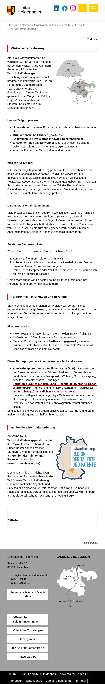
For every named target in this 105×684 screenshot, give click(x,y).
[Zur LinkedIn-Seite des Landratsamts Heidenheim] (56, 8)
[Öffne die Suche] (82, 8)
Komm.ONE (83, 674)
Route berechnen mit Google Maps (27, 594)
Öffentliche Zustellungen (28, 630)
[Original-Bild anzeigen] (76, 81)
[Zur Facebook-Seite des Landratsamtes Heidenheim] (65, 8)
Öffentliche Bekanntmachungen (26, 619)
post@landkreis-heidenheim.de (29, 575)
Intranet (81, 680)
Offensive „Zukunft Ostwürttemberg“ (29, 193)
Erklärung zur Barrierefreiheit (27, 647)
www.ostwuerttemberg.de (23, 463)
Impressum (16, 680)
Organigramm (42, 25)
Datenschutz (34, 680)
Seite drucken (91, 543)
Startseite (13, 25)
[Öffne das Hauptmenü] (93, 8)
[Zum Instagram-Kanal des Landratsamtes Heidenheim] (73, 8)
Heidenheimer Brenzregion (48, 146)
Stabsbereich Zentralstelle (69, 25)
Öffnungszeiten (28, 639)
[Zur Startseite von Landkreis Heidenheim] (24, 10)
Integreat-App (28, 656)
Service (26, 25)
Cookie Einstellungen (59, 680)
